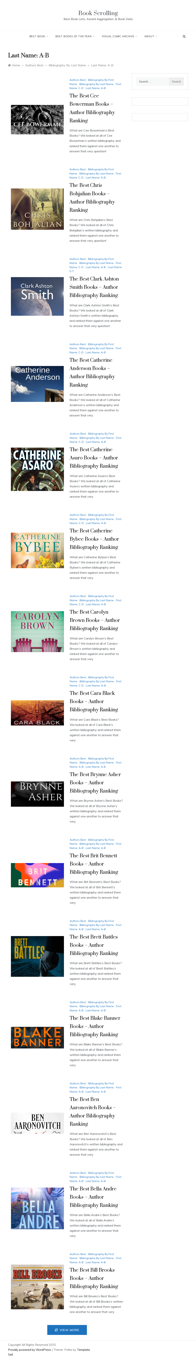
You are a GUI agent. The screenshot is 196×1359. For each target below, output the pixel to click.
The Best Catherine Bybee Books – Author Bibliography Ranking (94, 539)
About (149, 36)
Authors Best (77, 80)
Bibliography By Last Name (96, 84)
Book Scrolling (98, 13)
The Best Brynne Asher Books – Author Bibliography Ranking (95, 783)
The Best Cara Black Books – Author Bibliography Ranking (94, 701)
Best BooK (37, 36)
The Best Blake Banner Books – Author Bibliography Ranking (95, 1026)
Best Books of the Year (74, 36)
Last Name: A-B (96, 88)
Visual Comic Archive (118, 36)
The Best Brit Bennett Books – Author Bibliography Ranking (94, 864)
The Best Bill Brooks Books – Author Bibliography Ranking (94, 1278)
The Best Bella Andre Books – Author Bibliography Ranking (94, 1197)
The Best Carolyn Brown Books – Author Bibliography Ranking (95, 620)
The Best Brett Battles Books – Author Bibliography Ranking (94, 945)
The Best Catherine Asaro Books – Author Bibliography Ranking (94, 458)
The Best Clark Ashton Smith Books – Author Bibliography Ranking (94, 287)
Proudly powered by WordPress (30, 1350)
